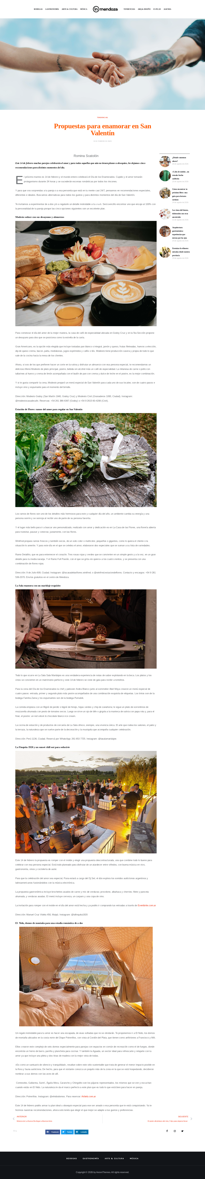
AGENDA (167, 9)
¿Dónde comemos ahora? (179, 159)
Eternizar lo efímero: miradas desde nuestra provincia (181, 251)
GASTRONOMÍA (52, 9)
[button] (52, 1132)
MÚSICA (83, 9)
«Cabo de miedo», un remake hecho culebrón (180, 175)
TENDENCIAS (129, 9)
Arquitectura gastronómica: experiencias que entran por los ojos (179, 232)
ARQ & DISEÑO (144, 9)
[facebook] (167, 1131)
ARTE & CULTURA (69, 9)
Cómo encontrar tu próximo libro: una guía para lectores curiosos (179, 194)
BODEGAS (38, 9)
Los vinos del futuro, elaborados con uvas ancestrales (180, 213)
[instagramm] (175, 1131)
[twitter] (182, 1131)
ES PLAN (157, 9)
